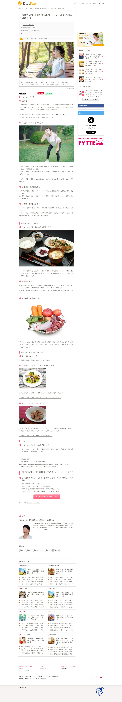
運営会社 (27, 678)
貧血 (31, 8)
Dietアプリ (101, 3)
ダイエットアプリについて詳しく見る (46, 496)
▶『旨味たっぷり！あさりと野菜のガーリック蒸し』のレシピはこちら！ (40, 398)
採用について (33, 678)
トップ (75, 3)
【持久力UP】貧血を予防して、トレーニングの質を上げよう (49, 8)
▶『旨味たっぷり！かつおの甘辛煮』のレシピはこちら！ (35, 436)
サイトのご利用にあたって (39, 676)
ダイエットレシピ (91, 3)
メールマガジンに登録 (91, 99)
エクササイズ (36, 503)
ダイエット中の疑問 (24, 671)
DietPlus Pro (64, 668)
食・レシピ (29, 503)
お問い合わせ (28, 676)
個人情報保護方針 (42, 678)
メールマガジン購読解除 (52, 676)
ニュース (81, 3)
